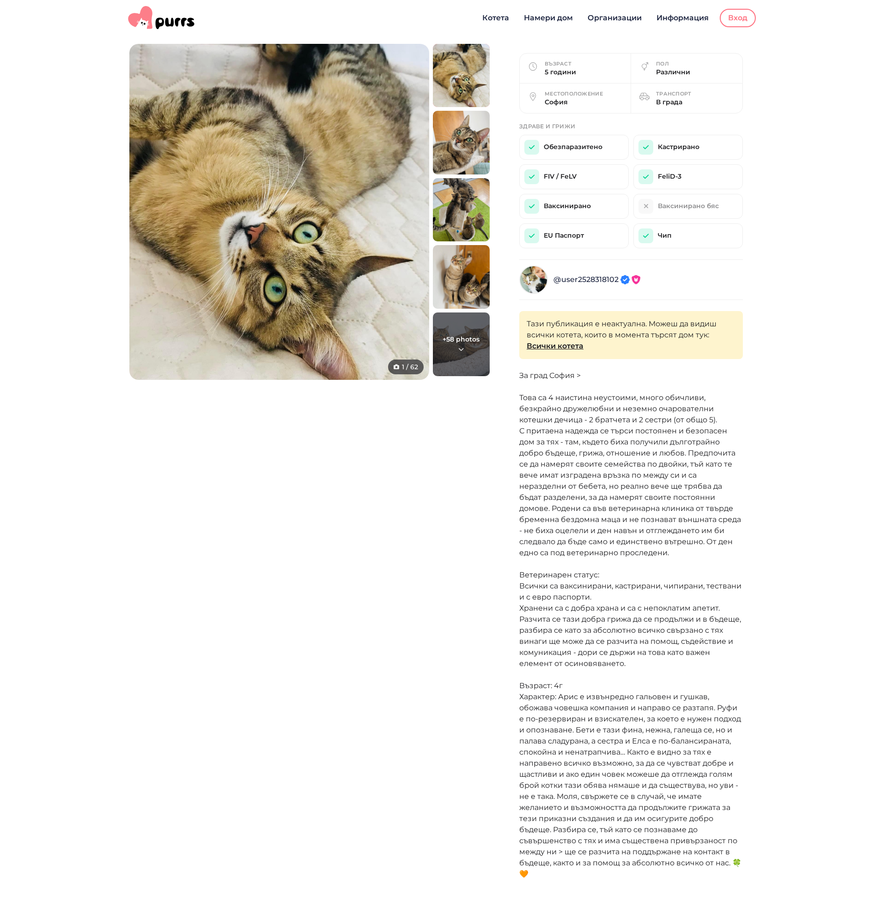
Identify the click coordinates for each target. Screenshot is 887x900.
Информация (682, 17)
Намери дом (548, 17)
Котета (495, 17)
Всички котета (555, 346)
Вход (737, 17)
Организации (615, 17)
